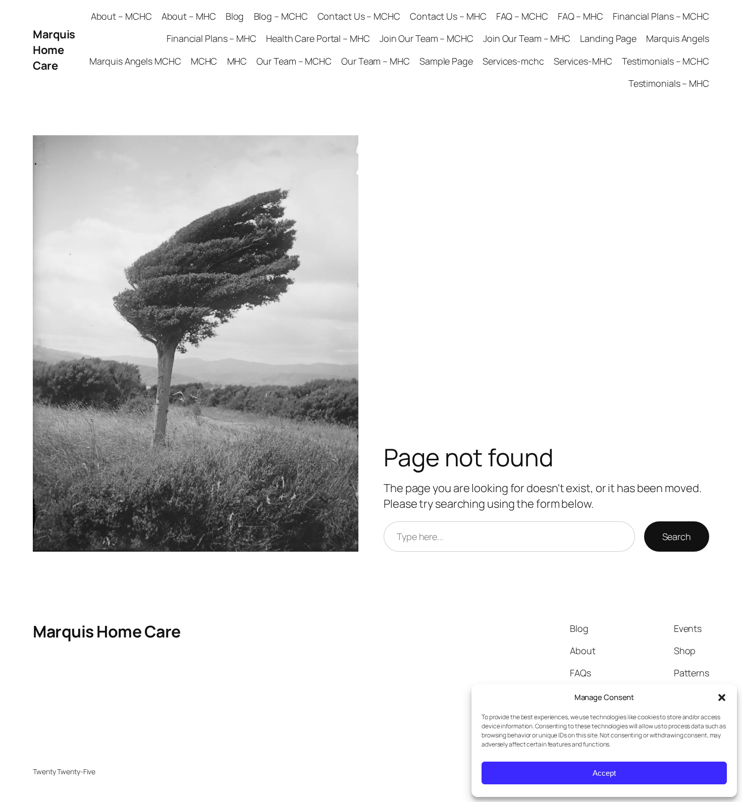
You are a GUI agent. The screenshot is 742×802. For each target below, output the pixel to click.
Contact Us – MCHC (358, 16)
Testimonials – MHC (668, 83)
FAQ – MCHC (522, 16)
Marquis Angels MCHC (135, 61)
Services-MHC (583, 61)
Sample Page (446, 61)
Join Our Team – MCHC (426, 38)
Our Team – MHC (375, 61)
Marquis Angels (677, 38)
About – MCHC (121, 16)
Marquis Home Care (54, 50)
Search (676, 536)
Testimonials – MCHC (665, 61)
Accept (604, 773)
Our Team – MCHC (294, 61)
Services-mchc (513, 61)
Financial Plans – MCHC (661, 16)
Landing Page (608, 38)
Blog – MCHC (281, 16)
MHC (237, 61)
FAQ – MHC (580, 16)
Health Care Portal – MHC (318, 38)
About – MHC (189, 16)
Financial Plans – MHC (211, 38)
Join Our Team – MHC (526, 38)
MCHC (204, 61)
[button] (722, 697)
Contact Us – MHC (448, 16)
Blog (235, 16)
